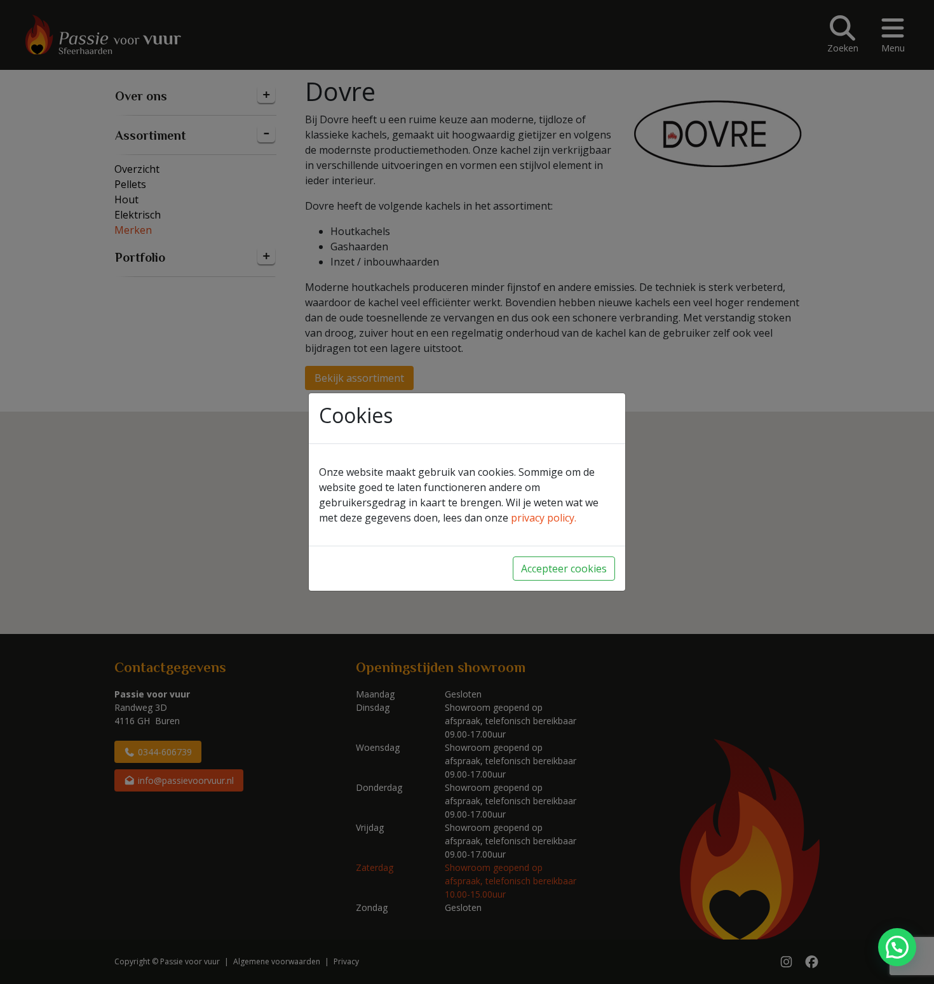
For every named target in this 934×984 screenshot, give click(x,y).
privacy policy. (543, 518)
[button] (897, 947)
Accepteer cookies (564, 569)
